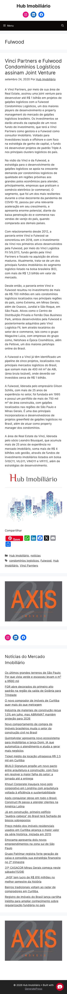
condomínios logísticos (24, 560)
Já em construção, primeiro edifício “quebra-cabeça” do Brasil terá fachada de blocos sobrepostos (33, 816)
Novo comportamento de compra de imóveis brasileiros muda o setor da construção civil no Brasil (28, 728)
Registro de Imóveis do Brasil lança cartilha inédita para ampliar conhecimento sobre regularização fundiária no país (33, 901)
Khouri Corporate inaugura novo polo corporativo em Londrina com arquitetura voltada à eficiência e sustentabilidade (31, 788)
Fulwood (46, 560)
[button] (62, 26)
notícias (36, 555)
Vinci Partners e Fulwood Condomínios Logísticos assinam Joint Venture (33, 67)
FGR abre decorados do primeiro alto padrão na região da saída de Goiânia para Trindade (33, 691)
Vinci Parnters (29, 565)
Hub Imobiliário (33, 6)
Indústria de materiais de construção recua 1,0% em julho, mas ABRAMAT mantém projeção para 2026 (33, 714)
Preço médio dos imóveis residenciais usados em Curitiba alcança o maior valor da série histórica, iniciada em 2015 (32, 830)
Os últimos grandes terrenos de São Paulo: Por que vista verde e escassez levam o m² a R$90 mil (33, 677)
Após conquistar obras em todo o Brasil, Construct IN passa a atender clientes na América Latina (31, 802)
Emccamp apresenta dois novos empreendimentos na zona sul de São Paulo (29, 844)
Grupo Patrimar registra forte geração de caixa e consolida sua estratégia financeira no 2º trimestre (33, 858)
